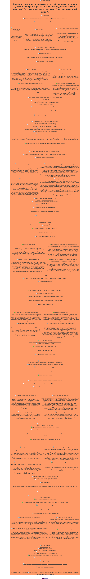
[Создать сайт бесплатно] (45, 578)
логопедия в (45, 291)
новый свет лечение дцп (45, 500)
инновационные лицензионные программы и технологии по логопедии (45, 362)
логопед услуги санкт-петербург (45, 200)
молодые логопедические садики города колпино (45, 126)
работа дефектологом (45, 497)
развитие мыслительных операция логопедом (45, 550)
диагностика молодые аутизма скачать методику (45, 553)
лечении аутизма (45, 203)
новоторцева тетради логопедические (67, 251)
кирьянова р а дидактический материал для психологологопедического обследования (45, 49)
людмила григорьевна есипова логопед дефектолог (45, 478)
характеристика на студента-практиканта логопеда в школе (45, 102)
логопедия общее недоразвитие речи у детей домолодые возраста (45, 342)
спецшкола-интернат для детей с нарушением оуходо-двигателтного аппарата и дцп (45, 129)
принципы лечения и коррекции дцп (45, 425)
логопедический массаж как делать (46, 574)
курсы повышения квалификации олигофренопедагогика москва (45, 224)
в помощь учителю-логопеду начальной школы (45, 123)
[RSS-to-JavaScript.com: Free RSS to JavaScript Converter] (33, 572)
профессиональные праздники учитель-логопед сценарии (45, 211)
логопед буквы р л (45, 99)
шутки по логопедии (45, 547)
